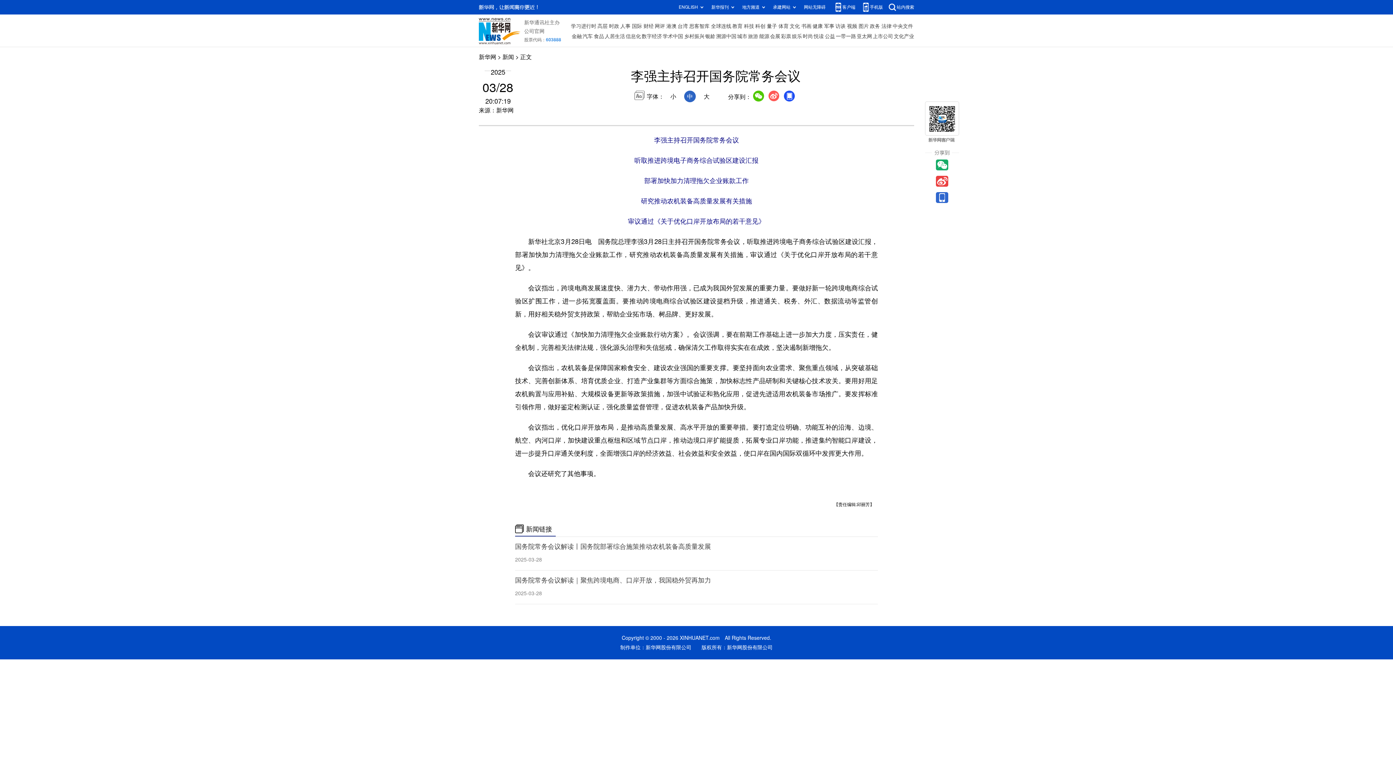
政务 (875, 26)
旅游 (753, 36)
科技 (749, 26)
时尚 (808, 36)
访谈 (840, 26)
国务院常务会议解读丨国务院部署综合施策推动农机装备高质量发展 (613, 546)
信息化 (633, 36)
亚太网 (864, 36)
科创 (760, 26)
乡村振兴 (694, 36)
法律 (887, 26)
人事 (625, 26)
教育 (737, 26)
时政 (614, 26)
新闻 (508, 57)
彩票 (786, 36)
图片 (864, 26)
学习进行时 (583, 26)
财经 (649, 26)
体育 (783, 26)
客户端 (848, 7)
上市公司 (883, 36)
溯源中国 (726, 36)
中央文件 (903, 26)
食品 (599, 36)
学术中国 (673, 36)
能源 (764, 36)
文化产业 (904, 36)
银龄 (710, 36)
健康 (818, 26)
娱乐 (797, 36)
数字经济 (652, 36)
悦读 (819, 36)
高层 (602, 26)
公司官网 (534, 31)
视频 (852, 26)
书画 (806, 26)
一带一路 (846, 36)
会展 (775, 36)
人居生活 (615, 36)
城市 (742, 36)
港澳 (671, 26)
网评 (660, 26)
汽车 (588, 36)
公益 (830, 36)
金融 (577, 36)
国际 (637, 26)
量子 (772, 26)
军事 (829, 26)
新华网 (487, 57)
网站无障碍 (815, 7)
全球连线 (721, 26)
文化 (795, 26)
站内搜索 (905, 7)
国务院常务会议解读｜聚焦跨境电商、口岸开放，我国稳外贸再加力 (613, 580)
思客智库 (699, 26)
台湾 (683, 26)
